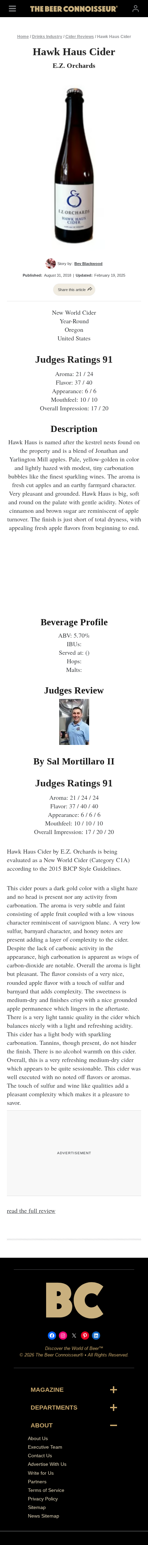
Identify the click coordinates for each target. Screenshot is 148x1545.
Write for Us (41, 1473)
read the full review (31, 1210)
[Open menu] (12, 8)
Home (23, 36)
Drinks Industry (47, 36)
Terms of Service (46, 1490)
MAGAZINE (47, 1389)
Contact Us (40, 1455)
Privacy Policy (43, 1498)
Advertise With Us (47, 1464)
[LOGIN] (135, 8)
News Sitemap (43, 1516)
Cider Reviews (79, 36)
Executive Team (45, 1447)
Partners (37, 1481)
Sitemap (37, 1507)
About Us (38, 1438)
